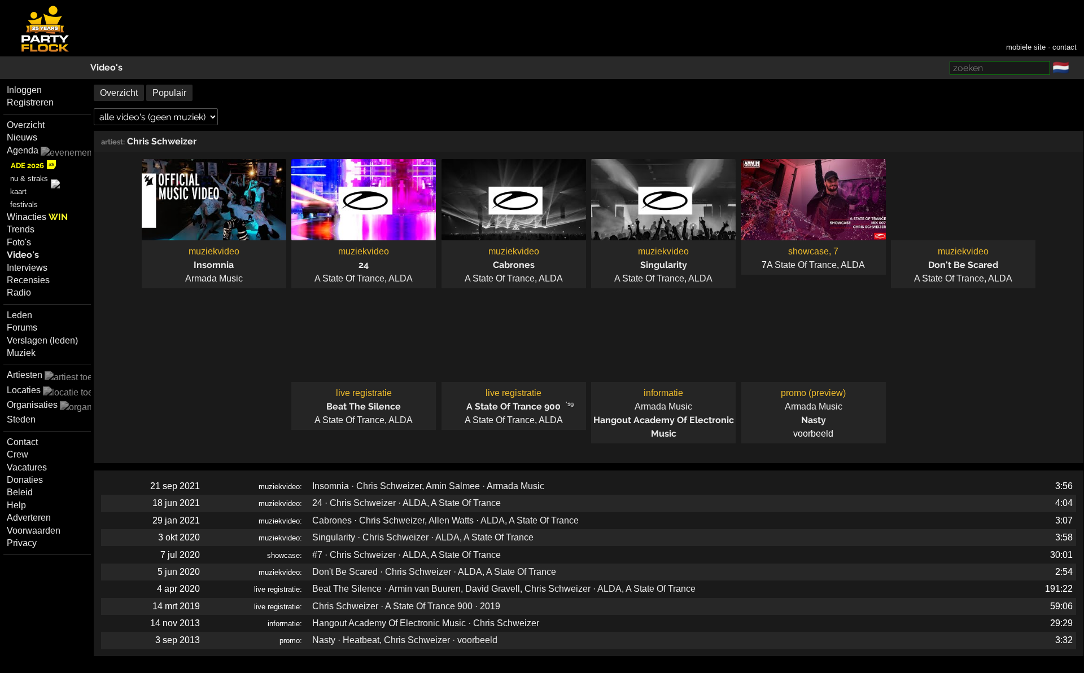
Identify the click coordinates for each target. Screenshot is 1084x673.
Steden (21, 419)
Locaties (24, 390)
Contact (22, 442)
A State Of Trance (349, 278)
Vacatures (27, 467)
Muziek (21, 353)
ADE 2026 (27, 165)
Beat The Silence (363, 406)
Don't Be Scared (963, 264)
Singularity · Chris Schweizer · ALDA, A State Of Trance (423, 537)
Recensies (28, 280)
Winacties (37, 217)
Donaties (25, 480)
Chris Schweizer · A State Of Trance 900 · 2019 (406, 606)
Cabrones (514, 264)
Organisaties (32, 405)
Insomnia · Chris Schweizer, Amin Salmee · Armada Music (428, 486)
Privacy (22, 543)
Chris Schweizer (161, 141)
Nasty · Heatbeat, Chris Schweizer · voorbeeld (404, 640)
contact (1064, 47)
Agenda (22, 150)
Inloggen (24, 90)
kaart (18, 191)
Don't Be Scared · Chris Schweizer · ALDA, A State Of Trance (434, 572)
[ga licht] (1076, 68)
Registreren (30, 102)
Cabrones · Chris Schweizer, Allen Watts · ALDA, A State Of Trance (445, 520)
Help (16, 505)
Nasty (813, 420)
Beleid (20, 492)
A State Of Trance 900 (513, 406)
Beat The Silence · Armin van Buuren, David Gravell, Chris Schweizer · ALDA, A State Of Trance (504, 588)
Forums (22, 327)
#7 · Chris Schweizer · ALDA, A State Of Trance (406, 555)
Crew (17, 454)
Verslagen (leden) (42, 340)
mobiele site (1026, 47)
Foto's (19, 242)
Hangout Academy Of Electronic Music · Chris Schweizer (425, 623)
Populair (169, 93)
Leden (19, 315)
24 (364, 264)
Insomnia (214, 264)
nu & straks (29, 178)
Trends (20, 229)
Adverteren (29, 517)
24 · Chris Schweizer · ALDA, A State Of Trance (406, 503)
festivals (24, 204)
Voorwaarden (33, 530)
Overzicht (26, 125)
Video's (106, 67)
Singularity (663, 264)
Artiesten (24, 375)
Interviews (27, 267)
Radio (19, 292)
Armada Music (214, 278)
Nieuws (22, 137)
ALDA (400, 278)
